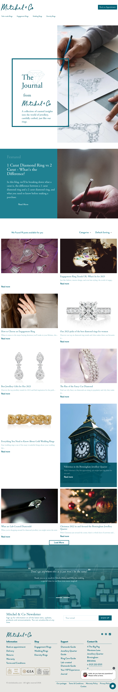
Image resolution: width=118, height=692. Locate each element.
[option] (59, 575)
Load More (59, 542)
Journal (64, 674)
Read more (5, 286)
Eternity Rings (41, 655)
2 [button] (57, 598)
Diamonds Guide (68, 647)
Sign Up (105, 618)
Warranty (10, 659)
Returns (9, 655)
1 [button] (49, 598)
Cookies (83, 686)
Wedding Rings (41, 651)
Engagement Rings (42, 647)
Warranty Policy (91, 683)
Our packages (61, 683)
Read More (23, 204)
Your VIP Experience (70, 670)
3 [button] (64, 598)
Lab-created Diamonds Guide (68, 664)
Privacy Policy (105, 683)
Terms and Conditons (15, 663)
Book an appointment (15, 647)
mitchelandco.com (15, 682)
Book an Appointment (107, 7)
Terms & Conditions (76, 683)
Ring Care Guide (68, 658)
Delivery (10, 651)
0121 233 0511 (95, 664)
